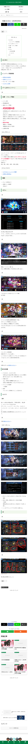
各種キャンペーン (7, 79)
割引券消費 (12, 51)
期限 (10, 47)
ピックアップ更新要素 (14, 41)
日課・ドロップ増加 (13, 45)
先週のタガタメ (12, 365)
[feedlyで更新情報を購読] (7, 631)
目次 (12, 37)
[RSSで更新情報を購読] (20, 631)
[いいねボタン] (2, 32)
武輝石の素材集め (7, 174)
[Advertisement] (14, 605)
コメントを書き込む (14, 728)
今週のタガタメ (5, 587)
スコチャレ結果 (6, 83)
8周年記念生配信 (7, 77)
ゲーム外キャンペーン (13, 43)
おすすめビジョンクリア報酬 (9, 171)
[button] (24, 24)
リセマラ (12, 53)
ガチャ (10, 49)
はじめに (11, 39)
